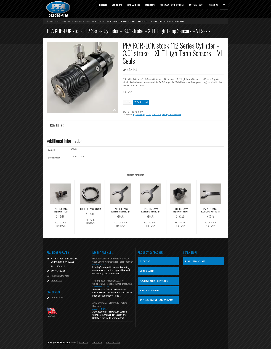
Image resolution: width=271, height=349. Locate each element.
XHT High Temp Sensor (171, 115)
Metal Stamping (147, 271)
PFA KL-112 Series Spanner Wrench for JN (150, 210)
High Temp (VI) (139, 115)
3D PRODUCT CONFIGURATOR (171, 4)
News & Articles (133, 4)
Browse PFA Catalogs (195, 261)
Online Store (150, 4)
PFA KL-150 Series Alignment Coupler (180, 210)
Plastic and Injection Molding (154, 280)
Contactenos (57, 297)
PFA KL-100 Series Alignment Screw (60, 210)
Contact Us (213, 4)
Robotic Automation (149, 290)
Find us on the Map (60, 276)
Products (103, 4)
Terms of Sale (113, 342)
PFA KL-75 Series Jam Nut (90, 208)
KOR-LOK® (156, 115)
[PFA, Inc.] (58, 9)
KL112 (148, 115)
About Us (83, 342)
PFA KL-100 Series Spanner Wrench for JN (120, 210)
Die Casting (145, 261)
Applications (117, 4)
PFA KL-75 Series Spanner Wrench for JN (210, 210)
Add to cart (142, 102)
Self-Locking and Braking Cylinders (156, 300)
